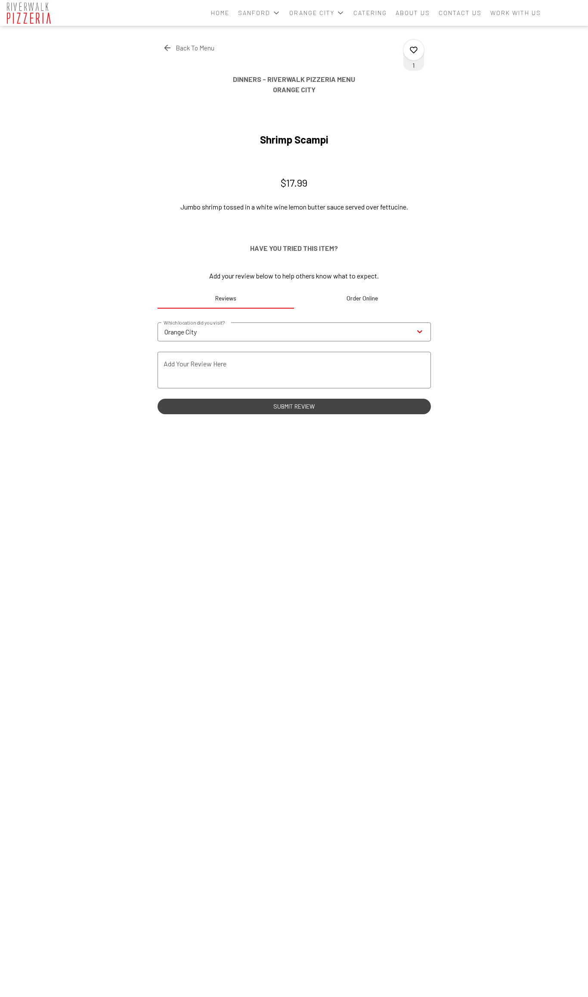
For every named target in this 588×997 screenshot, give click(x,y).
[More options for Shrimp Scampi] (413, 50)
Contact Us (460, 12)
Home (220, 12)
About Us (413, 12)
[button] (259, 13)
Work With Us (515, 12)
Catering (370, 12)
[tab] (226, 298)
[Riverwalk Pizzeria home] (45, 13)
